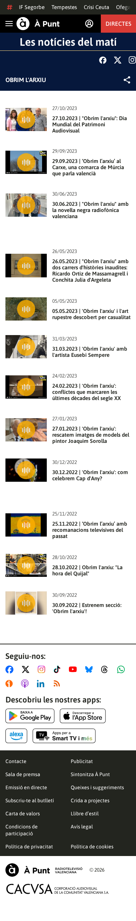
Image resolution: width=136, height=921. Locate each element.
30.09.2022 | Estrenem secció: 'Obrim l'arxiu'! (86, 608)
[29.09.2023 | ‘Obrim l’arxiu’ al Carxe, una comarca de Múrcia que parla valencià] (26, 162)
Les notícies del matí (68, 42)
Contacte (15, 761)
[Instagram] (132, 60)
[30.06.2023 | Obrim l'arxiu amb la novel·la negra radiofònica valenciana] (26, 205)
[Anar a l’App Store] (83, 716)
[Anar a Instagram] (43, 669)
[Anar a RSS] (58, 683)
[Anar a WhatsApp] (122, 669)
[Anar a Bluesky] (90, 669)
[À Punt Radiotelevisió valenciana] (43, 870)
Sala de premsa (22, 774)
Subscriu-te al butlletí (29, 800)
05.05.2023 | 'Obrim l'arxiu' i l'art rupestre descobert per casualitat (91, 314)
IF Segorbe (32, 7)
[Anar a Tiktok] (58, 669)
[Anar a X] (27, 669)
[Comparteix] (127, 79)
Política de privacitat (29, 846)
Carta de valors (22, 813)
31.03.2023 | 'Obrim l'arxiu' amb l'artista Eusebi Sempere (89, 352)
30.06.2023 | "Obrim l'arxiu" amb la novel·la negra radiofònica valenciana (90, 210)
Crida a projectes (90, 800)
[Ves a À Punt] (38, 23)
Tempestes (64, 7)
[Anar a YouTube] (74, 669)
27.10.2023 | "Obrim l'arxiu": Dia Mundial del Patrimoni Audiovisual (89, 124)
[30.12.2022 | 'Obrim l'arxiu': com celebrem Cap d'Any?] (26, 470)
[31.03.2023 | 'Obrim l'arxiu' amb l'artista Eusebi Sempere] (26, 346)
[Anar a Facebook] (10, 669)
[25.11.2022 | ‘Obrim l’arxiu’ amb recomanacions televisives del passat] (26, 525)
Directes (118, 23)
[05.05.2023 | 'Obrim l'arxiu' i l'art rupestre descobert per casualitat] (26, 309)
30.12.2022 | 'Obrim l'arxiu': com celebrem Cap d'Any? (90, 475)
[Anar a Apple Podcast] (26, 683)
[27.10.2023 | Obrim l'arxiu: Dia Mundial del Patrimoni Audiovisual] (26, 119)
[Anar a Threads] (106, 669)
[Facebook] (103, 60)
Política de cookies (92, 846)
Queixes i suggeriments (97, 787)
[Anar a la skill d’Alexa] (16, 736)
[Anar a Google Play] (29, 716)
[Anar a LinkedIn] (42, 683)
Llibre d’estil (85, 813)
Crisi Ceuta (96, 7)
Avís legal (82, 827)
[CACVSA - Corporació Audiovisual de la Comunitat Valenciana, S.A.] (57, 889)
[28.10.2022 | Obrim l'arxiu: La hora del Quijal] (26, 565)
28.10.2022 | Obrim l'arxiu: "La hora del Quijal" (87, 570)
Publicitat (82, 761)
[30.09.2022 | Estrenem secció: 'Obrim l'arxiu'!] (26, 603)
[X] (117, 60)
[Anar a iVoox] (10, 683)
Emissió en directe (26, 787)
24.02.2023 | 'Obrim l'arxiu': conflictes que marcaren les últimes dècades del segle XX (86, 392)
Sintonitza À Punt (90, 774)
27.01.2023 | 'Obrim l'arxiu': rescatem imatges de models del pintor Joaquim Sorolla (90, 434)
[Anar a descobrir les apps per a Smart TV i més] (64, 736)
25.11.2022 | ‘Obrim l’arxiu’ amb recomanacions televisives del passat (89, 530)
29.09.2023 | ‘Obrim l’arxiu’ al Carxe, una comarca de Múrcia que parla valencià (88, 167)
